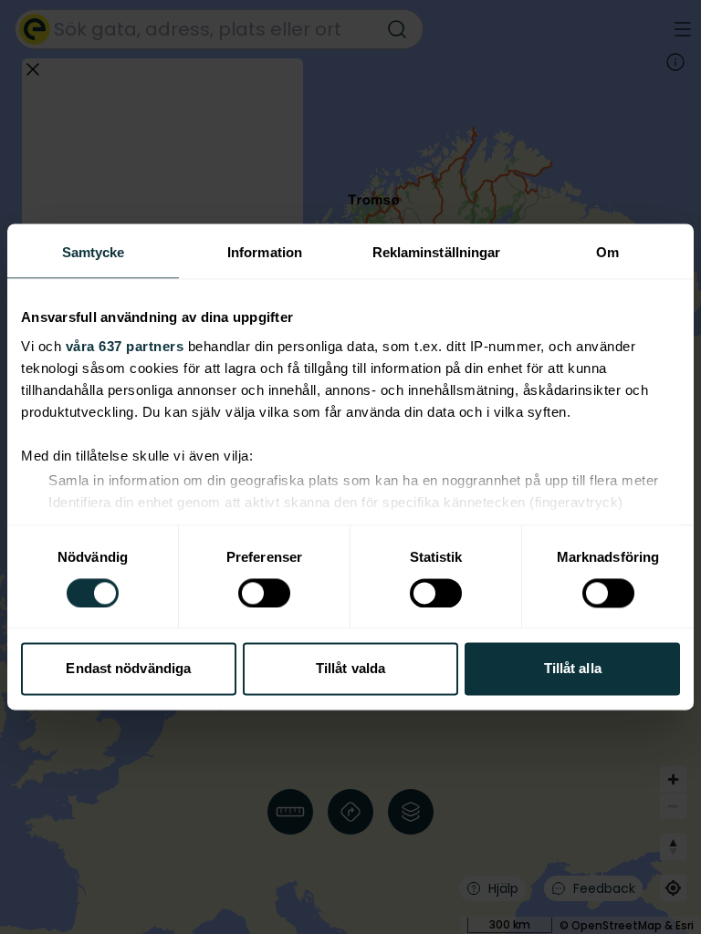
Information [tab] (264, 252)
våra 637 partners (125, 346)
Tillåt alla (573, 669)
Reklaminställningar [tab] (436, 252)
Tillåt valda (350, 669)
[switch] (264, 592)
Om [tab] (607, 252)
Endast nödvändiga (128, 669)
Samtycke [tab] (93, 252)
